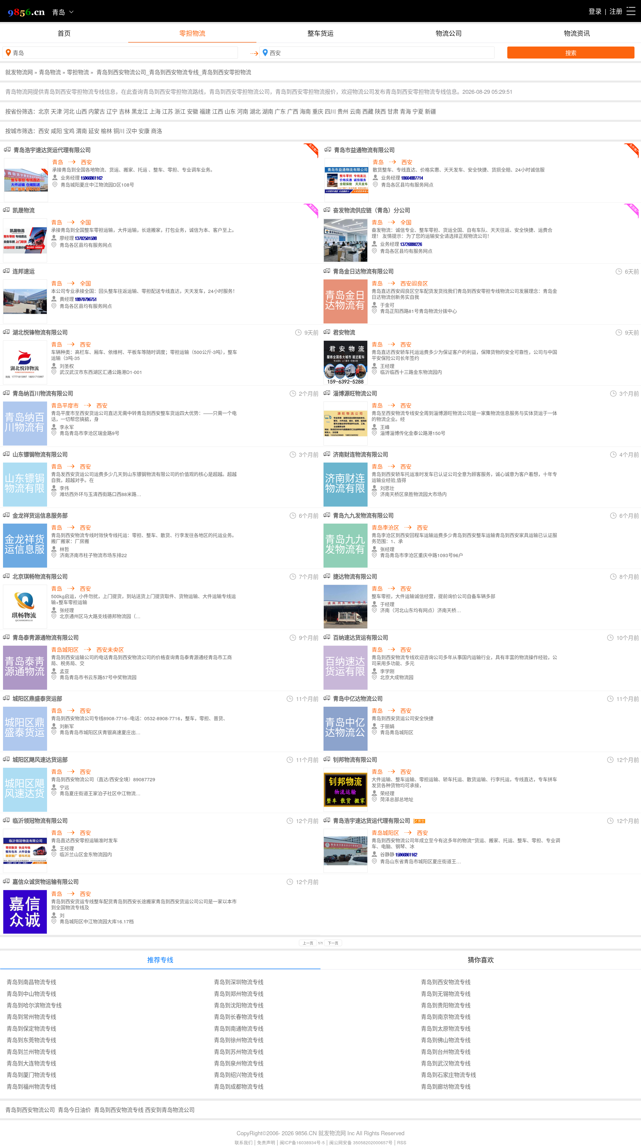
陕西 (380, 111)
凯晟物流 (24, 210)
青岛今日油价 (74, 1109)
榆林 (106, 131)
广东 (280, 111)
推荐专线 (160, 959)
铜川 (118, 131)
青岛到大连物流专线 (31, 1063)
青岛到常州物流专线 (31, 1016)
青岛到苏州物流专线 (238, 1051)
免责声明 (266, 1142)
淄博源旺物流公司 (355, 393)
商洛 (156, 131)
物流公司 (449, 33)
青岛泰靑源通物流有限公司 (46, 637)
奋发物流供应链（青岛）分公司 (371, 210)
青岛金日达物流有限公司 (363, 271)
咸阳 (56, 131)
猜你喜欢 (481, 959)
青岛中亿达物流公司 (358, 698)
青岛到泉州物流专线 (238, 1063)
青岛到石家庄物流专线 (448, 1074)
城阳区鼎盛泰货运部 (37, 698)
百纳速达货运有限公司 (360, 637)
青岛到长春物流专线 (238, 1016)
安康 (143, 131)
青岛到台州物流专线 (445, 1051)
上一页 (308, 942)
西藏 (367, 111)
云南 (355, 111)
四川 (330, 111)
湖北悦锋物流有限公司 (40, 332)
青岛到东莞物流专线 (31, 1040)
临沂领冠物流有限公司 (40, 821)
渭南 (81, 131)
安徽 (192, 111)
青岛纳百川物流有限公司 (43, 393)
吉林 (124, 111)
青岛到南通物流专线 (238, 1028)
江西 (217, 111)
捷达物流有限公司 (355, 576)
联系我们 (244, 1142)
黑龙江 (139, 111)
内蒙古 (96, 111)
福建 (205, 111)
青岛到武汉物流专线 (445, 1063)
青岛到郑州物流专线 (238, 993)
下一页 (333, 942)
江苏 (167, 111)
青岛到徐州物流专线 (238, 1040)
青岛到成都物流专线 (238, 1086)
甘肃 (392, 111)
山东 (230, 111)
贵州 (342, 111)
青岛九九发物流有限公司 (363, 515)
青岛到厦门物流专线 (31, 1074)
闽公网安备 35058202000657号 (361, 1142)
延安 (93, 131)
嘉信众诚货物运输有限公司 (46, 882)
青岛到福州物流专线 (31, 1086)
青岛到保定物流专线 (31, 1028)
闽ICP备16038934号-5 (302, 1142)
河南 (242, 111)
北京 (43, 111)
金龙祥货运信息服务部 (40, 515)
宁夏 (417, 111)
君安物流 (344, 332)
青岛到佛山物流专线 (445, 1040)
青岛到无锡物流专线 (445, 993)
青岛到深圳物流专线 (238, 982)
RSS (401, 1142)
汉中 (131, 131)
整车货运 (320, 33)
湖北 (255, 111)
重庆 (317, 111)
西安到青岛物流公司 (170, 1109)
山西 (81, 111)
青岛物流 (50, 72)
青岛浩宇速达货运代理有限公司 (371, 821)
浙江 (180, 111)
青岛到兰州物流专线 (31, 1051)
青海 (405, 111)
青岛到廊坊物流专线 (445, 1086)
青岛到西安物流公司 (30, 1109)
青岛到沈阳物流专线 (238, 1005)
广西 (292, 111)
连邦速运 (24, 271)
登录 (595, 11)
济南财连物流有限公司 (360, 454)
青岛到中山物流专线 (31, 993)
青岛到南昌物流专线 (31, 982)
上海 (155, 111)
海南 (305, 111)
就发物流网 (19, 72)
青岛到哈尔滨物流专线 (34, 1005)
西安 (43, 131)
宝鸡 (68, 131)
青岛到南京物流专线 (445, 1016)
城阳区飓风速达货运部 (40, 759)
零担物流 (192, 33)
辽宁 (111, 111)
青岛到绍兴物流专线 (238, 1074)
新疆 (430, 111)
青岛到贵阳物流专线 (445, 1005)
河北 (68, 111)
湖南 (267, 111)
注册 (615, 11)
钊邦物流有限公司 (355, 759)
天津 (56, 111)
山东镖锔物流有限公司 (40, 454)
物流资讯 (577, 33)
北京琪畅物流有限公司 (40, 576)
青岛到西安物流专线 (445, 982)
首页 (64, 33)
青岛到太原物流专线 (445, 1028)
